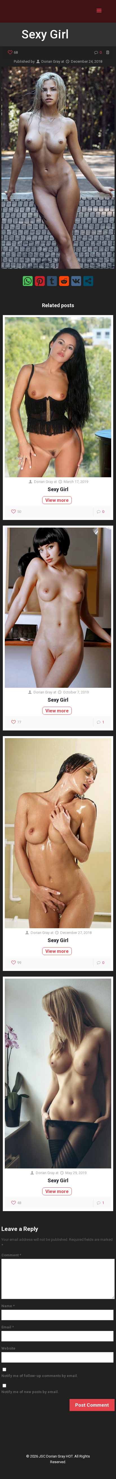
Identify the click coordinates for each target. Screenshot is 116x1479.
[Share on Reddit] (64, 281)
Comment (11, 1255)
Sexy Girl (58, 489)
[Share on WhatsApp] (28, 281)
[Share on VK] (76, 281)
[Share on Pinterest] (40, 281)
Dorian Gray (50, 61)
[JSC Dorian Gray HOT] (58, 11)
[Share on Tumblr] (52, 281)
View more (57, 500)
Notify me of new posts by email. (30, 1392)
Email (7, 1327)
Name (8, 1306)
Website (8, 1348)
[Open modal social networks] (88, 281)
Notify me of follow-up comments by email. (39, 1376)
